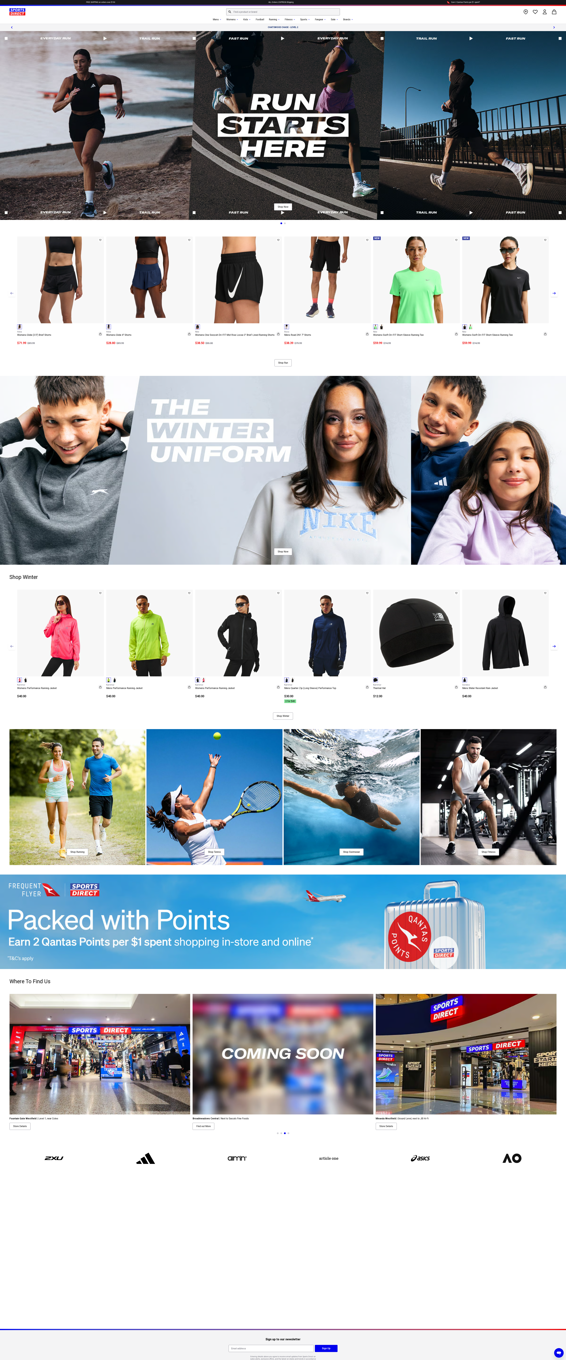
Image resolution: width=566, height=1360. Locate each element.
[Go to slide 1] (281, 223)
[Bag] (554, 11)
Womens (231, 19)
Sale (333, 19)
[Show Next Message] (554, 27)
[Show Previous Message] (11, 27)
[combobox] (283, 11)
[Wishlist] (535, 11)
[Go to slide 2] (285, 223)
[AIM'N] (237, 1158)
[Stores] (525, 11)
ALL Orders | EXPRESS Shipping (281, 2)
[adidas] (145, 1158)
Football (260, 19)
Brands (346, 19)
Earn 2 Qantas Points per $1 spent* (465, 2)
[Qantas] (283, 922)
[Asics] (420, 1158)
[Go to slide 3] (285, 1133)
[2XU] (54, 1158)
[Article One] (328, 1158)
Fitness (289, 19)
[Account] (544, 11)
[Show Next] (554, 293)
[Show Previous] (11, 293)
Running (273, 19)
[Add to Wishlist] (100, 240)
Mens (216, 19)
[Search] (229, 11)
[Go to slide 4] (288, 1133)
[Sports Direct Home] (17, 11)
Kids (245, 19)
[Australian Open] (512, 1158)
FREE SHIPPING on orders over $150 (100, 2)
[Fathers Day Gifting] (283, 125)
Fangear (319, 19)
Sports (303, 19)
